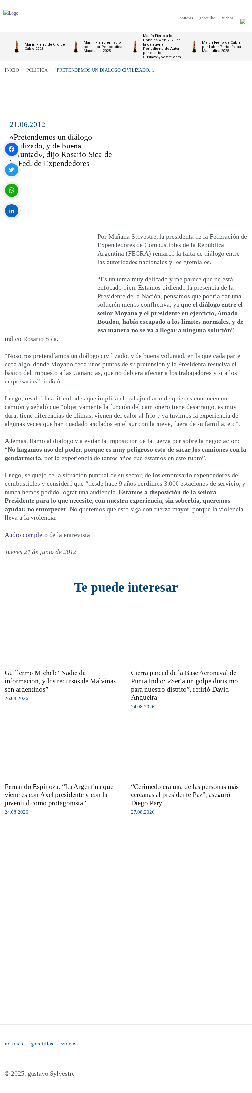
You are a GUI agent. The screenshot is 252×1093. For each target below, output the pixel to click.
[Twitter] (11, 170)
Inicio (12, 70)
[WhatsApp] (11, 190)
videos (68, 1043)
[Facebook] (11, 149)
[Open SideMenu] (243, 18)
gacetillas (42, 1043)
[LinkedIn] (11, 211)
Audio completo (26, 534)
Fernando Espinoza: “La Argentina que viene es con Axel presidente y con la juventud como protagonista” (59, 795)
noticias (14, 1043)
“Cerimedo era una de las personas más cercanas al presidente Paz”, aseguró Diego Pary (185, 795)
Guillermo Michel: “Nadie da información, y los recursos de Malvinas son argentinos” (60, 681)
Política (37, 70)
